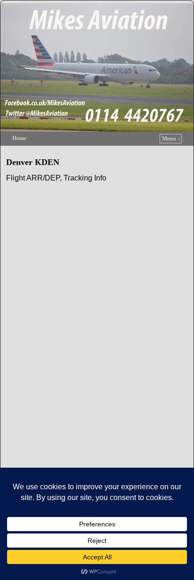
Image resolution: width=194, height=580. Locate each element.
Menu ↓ (171, 138)
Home (19, 138)
